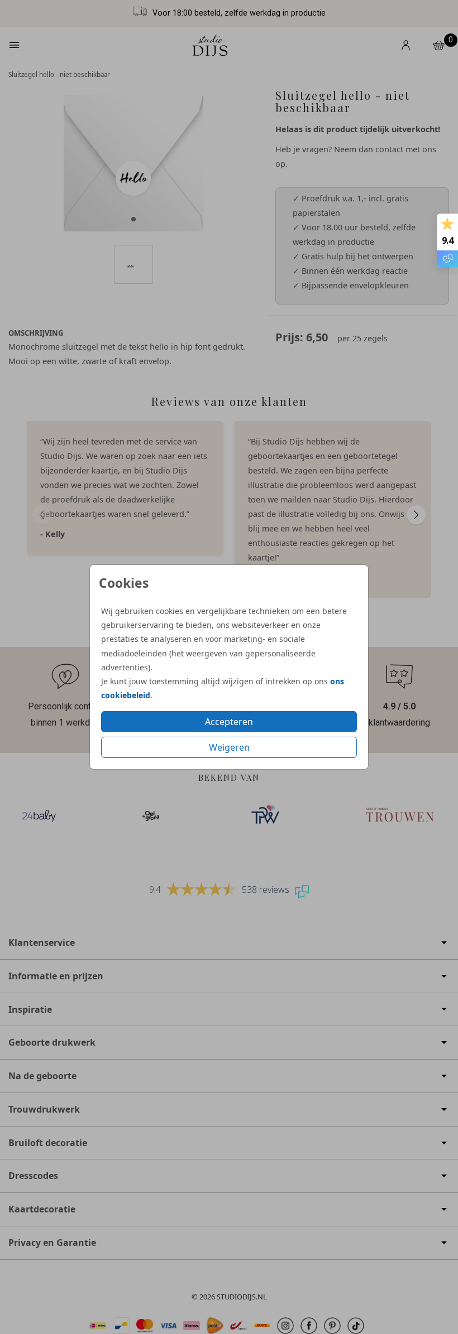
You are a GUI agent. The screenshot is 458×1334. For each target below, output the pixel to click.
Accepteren (229, 722)
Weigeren (229, 747)
